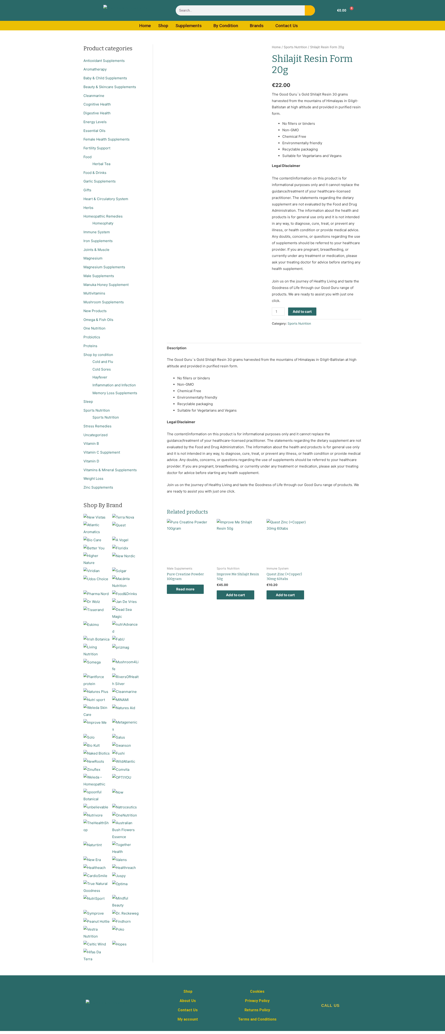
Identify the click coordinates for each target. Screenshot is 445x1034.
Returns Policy (257, 1010)
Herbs (88, 207)
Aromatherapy (95, 69)
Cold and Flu (102, 361)
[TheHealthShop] (96, 826)
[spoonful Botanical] (96, 795)
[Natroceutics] (124, 807)
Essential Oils (94, 130)
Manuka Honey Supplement (106, 284)
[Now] (117, 792)
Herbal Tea (101, 164)
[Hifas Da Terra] (96, 955)
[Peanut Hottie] (96, 921)
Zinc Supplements (98, 487)
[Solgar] (119, 570)
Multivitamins (94, 293)
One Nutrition (94, 328)
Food (87, 157)
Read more (185, 589)
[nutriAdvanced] (125, 627)
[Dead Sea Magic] (125, 613)
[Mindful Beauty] (125, 902)
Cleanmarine (93, 95)
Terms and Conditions (257, 1019)
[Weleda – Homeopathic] (96, 780)
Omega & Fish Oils (98, 319)
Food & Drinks (94, 172)
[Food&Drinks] (124, 593)
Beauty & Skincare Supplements (109, 87)
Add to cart (302, 311)
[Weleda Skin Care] (96, 711)
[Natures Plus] (95, 691)
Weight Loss (93, 478)
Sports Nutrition (96, 410)
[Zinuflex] (91, 769)
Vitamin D (91, 461)
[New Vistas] (94, 517)
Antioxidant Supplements (104, 60)
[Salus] (118, 737)
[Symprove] (93, 913)
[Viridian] (91, 570)
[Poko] (118, 929)
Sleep (88, 401)
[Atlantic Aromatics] (96, 528)
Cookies (257, 991)
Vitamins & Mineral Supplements (110, 470)
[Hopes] (119, 944)
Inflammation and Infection (114, 385)
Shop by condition (98, 354)
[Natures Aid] (123, 707)
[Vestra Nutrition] (96, 932)
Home (145, 25)
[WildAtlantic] (123, 761)
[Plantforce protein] (96, 680)
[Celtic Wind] (94, 944)
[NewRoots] (93, 761)
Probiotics (91, 337)
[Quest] (119, 525)
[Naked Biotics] (96, 753)
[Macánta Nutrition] (125, 582)
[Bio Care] (92, 540)
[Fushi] (118, 753)
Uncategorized (95, 435)
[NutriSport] (94, 898)
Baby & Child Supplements (105, 78)
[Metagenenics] (125, 725)
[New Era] (92, 859)
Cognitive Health (97, 104)
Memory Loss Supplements (114, 393)
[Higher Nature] (96, 559)
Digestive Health (97, 113)
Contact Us (286, 25)
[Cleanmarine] (124, 691)
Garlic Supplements (99, 181)
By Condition (225, 25)
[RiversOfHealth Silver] (125, 680)
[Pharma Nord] (96, 593)
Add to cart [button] (235, 595)
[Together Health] (125, 848)
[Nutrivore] (93, 815)
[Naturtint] (92, 844)
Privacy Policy (257, 1001)
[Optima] (119, 883)
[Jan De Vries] (124, 601)
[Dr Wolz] (91, 601)
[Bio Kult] (91, 745)
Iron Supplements (98, 241)
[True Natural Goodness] (96, 887)
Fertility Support (96, 148)
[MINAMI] (120, 699)
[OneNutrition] (124, 815)
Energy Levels (95, 122)
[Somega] (92, 662)
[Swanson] (121, 745)
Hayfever (99, 377)
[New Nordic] (123, 556)
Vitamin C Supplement (101, 452)
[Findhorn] (121, 921)
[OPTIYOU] (121, 777)
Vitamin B (91, 443)
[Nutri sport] (94, 699)
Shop (163, 25)
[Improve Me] (95, 722)
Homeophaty (102, 223)
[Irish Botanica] (96, 639)
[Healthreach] (124, 867)
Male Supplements (98, 276)
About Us (188, 1001)
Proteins (90, 346)
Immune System (96, 232)
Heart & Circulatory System (105, 199)
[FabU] (118, 639)
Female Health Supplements (106, 139)
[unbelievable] (95, 807)
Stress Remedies (97, 426)
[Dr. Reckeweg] (125, 913)
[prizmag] (120, 647)
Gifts (87, 190)
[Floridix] (120, 548)
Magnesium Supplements (104, 267)
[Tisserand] (93, 609)
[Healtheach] (94, 867)
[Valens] (119, 859)
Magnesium (92, 258)
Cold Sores (101, 369)
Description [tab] (176, 348)
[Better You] (94, 548)
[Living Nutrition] (96, 650)
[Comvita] (120, 769)
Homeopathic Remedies (103, 216)
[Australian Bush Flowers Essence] (125, 829)
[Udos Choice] (95, 578)
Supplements (188, 25)
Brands (257, 25)
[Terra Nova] (123, 517)
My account (188, 1019)
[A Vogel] (120, 540)
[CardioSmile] (95, 875)
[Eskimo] (91, 624)
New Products (95, 311)
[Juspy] (119, 875)
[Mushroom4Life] (125, 665)
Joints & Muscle (96, 249)
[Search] (310, 10)
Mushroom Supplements (103, 302)
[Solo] (89, 737)
